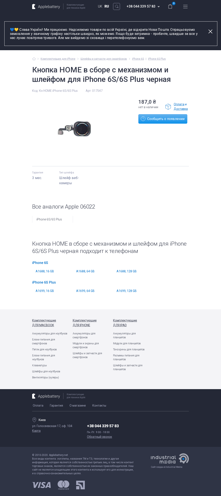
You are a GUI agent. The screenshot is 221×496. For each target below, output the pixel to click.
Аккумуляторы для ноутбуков (49, 333)
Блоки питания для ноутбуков (43, 357)
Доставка (181, 109)
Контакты (99, 405)
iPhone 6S (138, 58)
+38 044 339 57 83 (103, 426)
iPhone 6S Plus (157, 58)
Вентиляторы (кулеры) (45, 377)
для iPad (125, 323)
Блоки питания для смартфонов (43, 341)
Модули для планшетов (127, 343)
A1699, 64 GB (85, 291)
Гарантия (56, 405)
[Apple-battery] (34, 58)
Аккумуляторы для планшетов (124, 335)
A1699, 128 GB (127, 291)
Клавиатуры (39, 365)
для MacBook (44, 323)
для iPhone (85, 323)
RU (106, 6)
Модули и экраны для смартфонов (86, 345)
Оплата (179, 104)
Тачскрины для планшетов (129, 349)
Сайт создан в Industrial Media (166, 467)
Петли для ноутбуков (44, 349)
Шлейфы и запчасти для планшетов (127, 367)
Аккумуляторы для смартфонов (84, 335)
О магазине (77, 405)
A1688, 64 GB (85, 271)
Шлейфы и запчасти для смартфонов (87, 355)
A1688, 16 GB (45, 271)
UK (100, 6)
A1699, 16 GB (45, 291)
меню (185, 6)
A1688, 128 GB (127, 271)
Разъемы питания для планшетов (126, 357)
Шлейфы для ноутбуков (46, 371)
